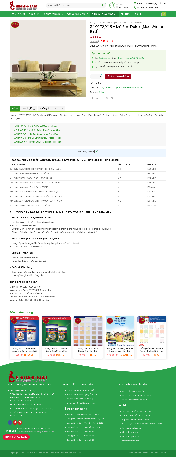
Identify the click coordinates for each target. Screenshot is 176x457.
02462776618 (16, 416)
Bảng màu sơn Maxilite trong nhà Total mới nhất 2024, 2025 (24, 350)
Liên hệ (137, 14)
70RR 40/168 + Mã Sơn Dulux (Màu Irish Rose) (36, 126)
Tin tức (125, 14)
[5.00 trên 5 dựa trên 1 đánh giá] (128, 37)
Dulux (101, 92)
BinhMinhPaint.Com (72, 453)
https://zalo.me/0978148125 (130, 58)
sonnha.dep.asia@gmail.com (29, 404)
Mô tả (15, 108)
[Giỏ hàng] (163, 14)
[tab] (15, 108)
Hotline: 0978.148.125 (16, 437)
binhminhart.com (130, 441)
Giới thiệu (34, 14)
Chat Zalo (10, 431)
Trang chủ (18, 14)
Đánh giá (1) (29, 108)
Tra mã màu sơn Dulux (132, 23)
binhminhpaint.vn (130, 437)
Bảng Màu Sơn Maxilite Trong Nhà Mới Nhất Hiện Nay (151, 350)
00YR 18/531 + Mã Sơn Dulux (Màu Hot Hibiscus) (37, 142)
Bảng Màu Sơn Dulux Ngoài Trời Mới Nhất (88, 349)
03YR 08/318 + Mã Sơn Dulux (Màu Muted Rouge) (38, 138)
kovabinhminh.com (131, 428)
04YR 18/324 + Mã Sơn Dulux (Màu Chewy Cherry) (38, 130)
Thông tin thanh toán (51, 108)
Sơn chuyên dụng (77, 14)
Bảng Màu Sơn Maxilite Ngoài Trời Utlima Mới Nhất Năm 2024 (56, 350)
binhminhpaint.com (131, 432)
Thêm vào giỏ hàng (118, 76)
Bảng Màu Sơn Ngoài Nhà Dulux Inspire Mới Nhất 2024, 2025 (120, 350)
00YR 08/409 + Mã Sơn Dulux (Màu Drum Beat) (37, 134)
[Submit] (103, 5)
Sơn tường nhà (53, 14)
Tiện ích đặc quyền (103, 14)
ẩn (96, 152)
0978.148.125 (104, 58)
